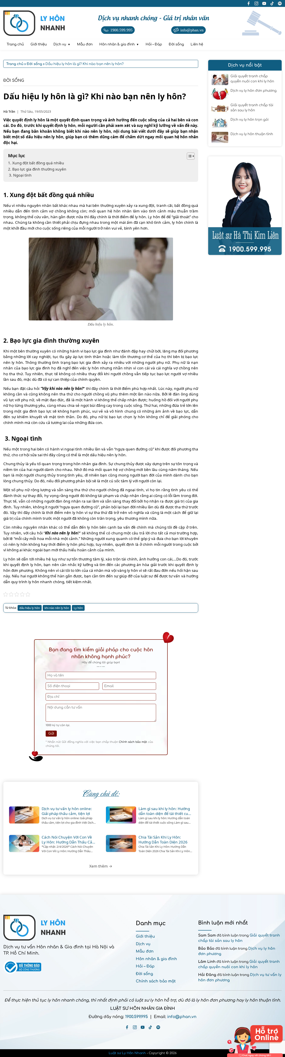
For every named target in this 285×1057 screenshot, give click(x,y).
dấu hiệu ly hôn (29, 608)
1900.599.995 (136, 1016)
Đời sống (13, 80)
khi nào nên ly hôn (57, 608)
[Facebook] (127, 1027)
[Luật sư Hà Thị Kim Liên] (245, 205)
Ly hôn (78, 608)
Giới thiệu (145, 936)
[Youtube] (143, 1027)
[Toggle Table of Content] (188, 156)
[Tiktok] (150, 1027)
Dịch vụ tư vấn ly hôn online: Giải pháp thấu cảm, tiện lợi (67, 811)
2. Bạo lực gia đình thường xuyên (37, 169)
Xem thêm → (100, 866)
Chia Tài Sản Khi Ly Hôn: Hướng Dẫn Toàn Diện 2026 (162, 840)
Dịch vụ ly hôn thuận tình (251, 134)
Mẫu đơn (145, 951)
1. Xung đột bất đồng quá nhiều (36, 162)
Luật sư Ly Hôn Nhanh (127, 1053)
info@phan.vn (181, 1016)
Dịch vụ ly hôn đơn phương (253, 91)
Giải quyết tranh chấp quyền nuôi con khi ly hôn (252, 78)
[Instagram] (135, 1027)
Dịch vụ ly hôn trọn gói (249, 120)
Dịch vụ (143, 944)
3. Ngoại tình (20, 175)
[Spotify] (158, 1027)
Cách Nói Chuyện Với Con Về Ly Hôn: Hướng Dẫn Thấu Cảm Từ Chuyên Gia (69, 840)
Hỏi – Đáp (145, 966)
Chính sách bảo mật (133, 741)
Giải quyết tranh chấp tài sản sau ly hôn (251, 107)
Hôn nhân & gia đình (156, 959)
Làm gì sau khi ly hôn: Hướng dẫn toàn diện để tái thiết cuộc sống (165, 811)
